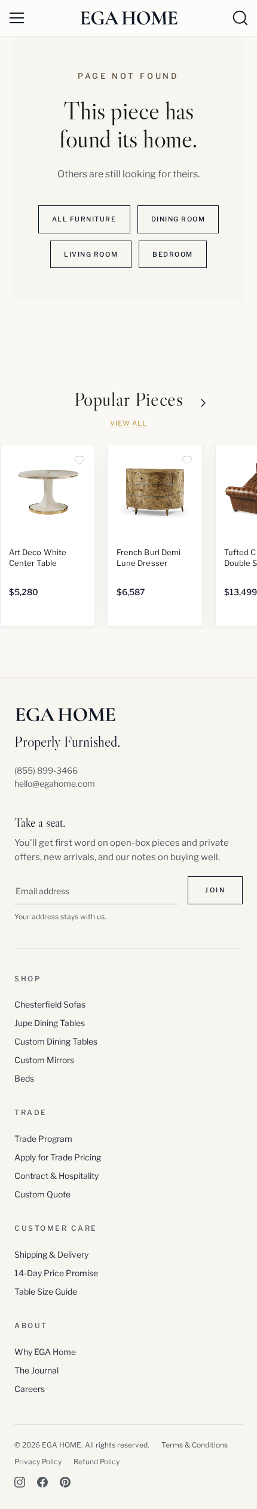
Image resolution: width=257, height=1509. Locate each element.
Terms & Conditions (194, 1444)
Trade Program (43, 1139)
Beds (24, 1078)
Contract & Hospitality (56, 1176)
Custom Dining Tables (55, 1041)
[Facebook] (42, 1482)
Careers (29, 1389)
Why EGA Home (45, 1352)
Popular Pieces (128, 400)
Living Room (91, 254)
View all (128, 423)
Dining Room (178, 219)
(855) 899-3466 (46, 770)
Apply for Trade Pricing (57, 1157)
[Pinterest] (65, 1482)
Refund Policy (97, 1461)
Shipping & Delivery (51, 1254)
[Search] (240, 18)
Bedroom (172, 254)
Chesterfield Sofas (49, 1004)
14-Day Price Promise (56, 1273)
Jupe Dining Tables (49, 1023)
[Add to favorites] (79, 460)
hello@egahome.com (54, 783)
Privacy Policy (38, 1461)
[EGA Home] (128, 18)
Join (215, 890)
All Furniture (84, 219)
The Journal (36, 1370)
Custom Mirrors (44, 1060)
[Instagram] (19, 1482)
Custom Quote (42, 1194)
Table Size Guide (45, 1291)
